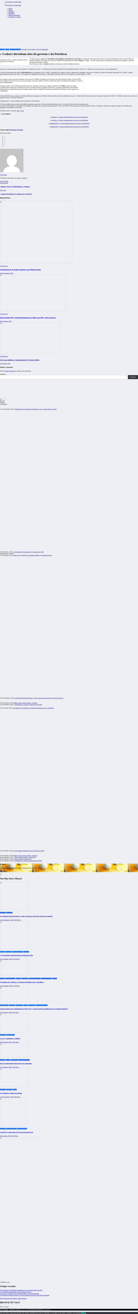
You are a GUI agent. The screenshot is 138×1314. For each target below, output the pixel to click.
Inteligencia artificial (42, 1005)
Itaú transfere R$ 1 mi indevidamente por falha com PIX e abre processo (28, 318)
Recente (2, 401)
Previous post (4, 183)
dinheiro (8, 1060)
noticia (7, 49)
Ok (83, 1313)
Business (18, 978)
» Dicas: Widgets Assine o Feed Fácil (24, 857)
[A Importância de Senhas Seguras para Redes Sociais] (36, 263)
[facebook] (4, 136)
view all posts (4, 181)
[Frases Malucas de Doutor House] (69, 126)
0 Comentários (43, 49)
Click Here (3, 871)
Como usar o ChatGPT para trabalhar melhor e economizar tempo (32, 555)
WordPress (23, 1309)
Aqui (17, 111)
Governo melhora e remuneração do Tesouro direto (19, 360)
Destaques (11, 12)
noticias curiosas (22, 1128)
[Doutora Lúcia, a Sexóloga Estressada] (69, 120)
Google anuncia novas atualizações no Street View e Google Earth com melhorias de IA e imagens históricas (34, 1009)
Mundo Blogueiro (46, 978)
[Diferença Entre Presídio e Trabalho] (69, 123)
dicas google (19, 1005)
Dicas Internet (10, 1035)
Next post (3, 190)
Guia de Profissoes (17, 952)
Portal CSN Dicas (17, 130)
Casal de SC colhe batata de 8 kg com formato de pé (16, 1132)
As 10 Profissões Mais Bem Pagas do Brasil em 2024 (28, 851)
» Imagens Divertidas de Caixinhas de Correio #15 (16, 194)
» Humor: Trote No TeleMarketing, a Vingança (15, 186)
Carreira (2, 952)
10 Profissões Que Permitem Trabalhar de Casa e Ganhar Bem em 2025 (35, 409)
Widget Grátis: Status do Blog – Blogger (25, 703)
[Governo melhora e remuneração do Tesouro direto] (30, 353)
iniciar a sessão (9, 371)
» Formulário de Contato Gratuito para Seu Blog (27, 704)
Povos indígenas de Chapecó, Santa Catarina (13, 1298)
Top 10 (14, 1089)
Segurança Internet (15, 49)
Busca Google (4, 1005)
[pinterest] (4, 143)
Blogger (2, 978)
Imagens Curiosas (11, 1128)
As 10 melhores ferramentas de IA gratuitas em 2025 (28, 552)
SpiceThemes (47, 1309)
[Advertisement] (69, 34)
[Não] (85, 1313)
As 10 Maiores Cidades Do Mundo (11, 1093)
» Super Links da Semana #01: (22, 859)
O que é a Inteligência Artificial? (10, 1038)
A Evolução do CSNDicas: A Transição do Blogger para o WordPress (33, 708)
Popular (2, 402)
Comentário (3, 404)
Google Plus (31, 1005)
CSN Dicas (24, 49)
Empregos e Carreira (14, 17)
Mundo (10, 10)
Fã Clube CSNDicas (35, 978)
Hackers (2, 49)
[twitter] (4, 138)
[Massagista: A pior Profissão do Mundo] (69, 117)
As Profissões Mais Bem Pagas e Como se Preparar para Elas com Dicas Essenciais (38, 698)
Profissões (11, 13)
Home (10, 8)
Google (25, 1005)
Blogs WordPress (10, 978)
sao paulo (9, 1089)
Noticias (54, 978)
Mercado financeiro (14, 15)
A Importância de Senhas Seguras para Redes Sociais (20, 270)
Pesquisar (3, 374)
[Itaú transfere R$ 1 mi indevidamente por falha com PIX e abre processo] (33, 311)
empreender (14, 1060)
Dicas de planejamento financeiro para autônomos (16, 1063)
